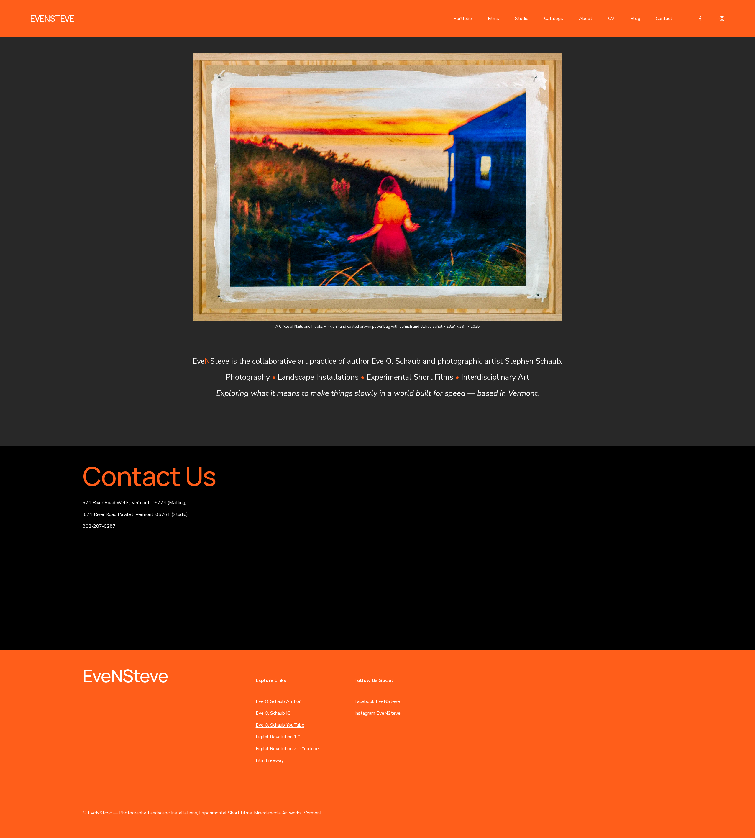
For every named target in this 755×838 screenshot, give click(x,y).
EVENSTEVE (52, 18)
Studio (521, 18)
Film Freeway (270, 760)
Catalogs (553, 18)
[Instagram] (722, 19)
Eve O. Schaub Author (278, 701)
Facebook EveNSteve (377, 701)
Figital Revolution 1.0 (278, 737)
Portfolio (462, 18)
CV (611, 18)
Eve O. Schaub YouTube (280, 725)
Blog (635, 18)
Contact (664, 18)
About (585, 18)
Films (493, 18)
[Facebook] (700, 19)
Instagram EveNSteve (377, 713)
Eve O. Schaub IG (273, 713)
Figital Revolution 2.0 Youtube (287, 748)
